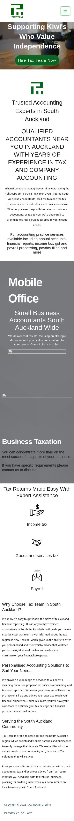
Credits (46, 804)
